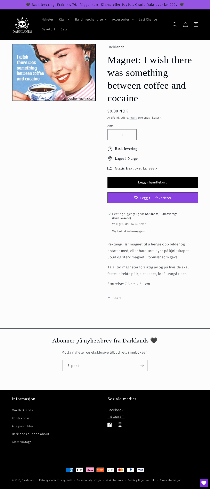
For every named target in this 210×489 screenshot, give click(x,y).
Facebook (115, 409)
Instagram (115, 416)
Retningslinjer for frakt (141, 480)
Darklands (28, 480)
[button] (64, 20)
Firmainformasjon (170, 480)
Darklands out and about (30, 434)
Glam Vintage (22, 442)
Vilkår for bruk (114, 480)
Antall (111, 126)
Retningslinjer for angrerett (55, 480)
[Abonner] (142, 365)
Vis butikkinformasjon (128, 231)
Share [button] (117, 298)
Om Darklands (22, 410)
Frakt (133, 117)
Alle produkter (22, 426)
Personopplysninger (89, 480)
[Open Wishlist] (204, 483)
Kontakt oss (21, 418)
